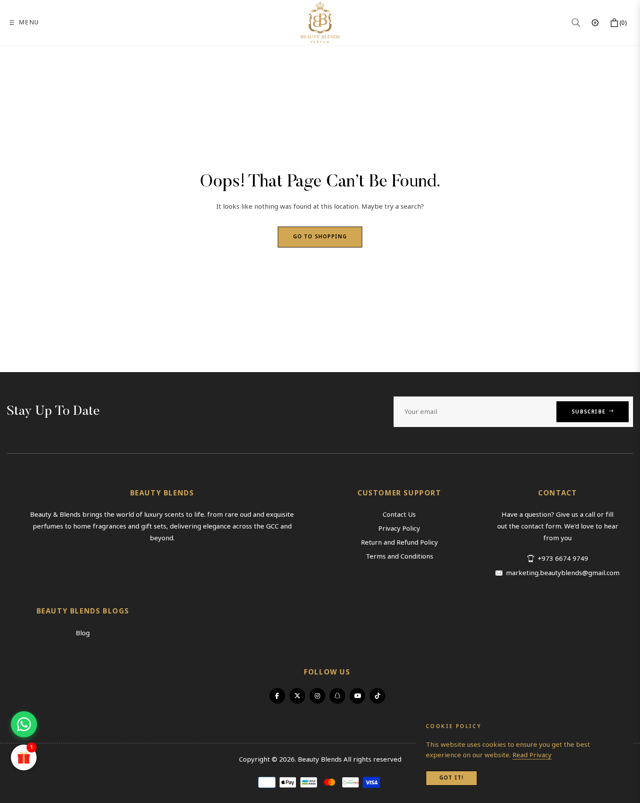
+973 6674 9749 (563, 559)
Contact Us (399, 515)
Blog (83, 633)
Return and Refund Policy (399, 542)
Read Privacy (532, 755)
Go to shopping (320, 236)
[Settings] (595, 23)
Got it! (451, 778)
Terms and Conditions (399, 556)
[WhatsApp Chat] (24, 721)
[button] (576, 23)
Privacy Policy (399, 528)
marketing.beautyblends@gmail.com (563, 573)
